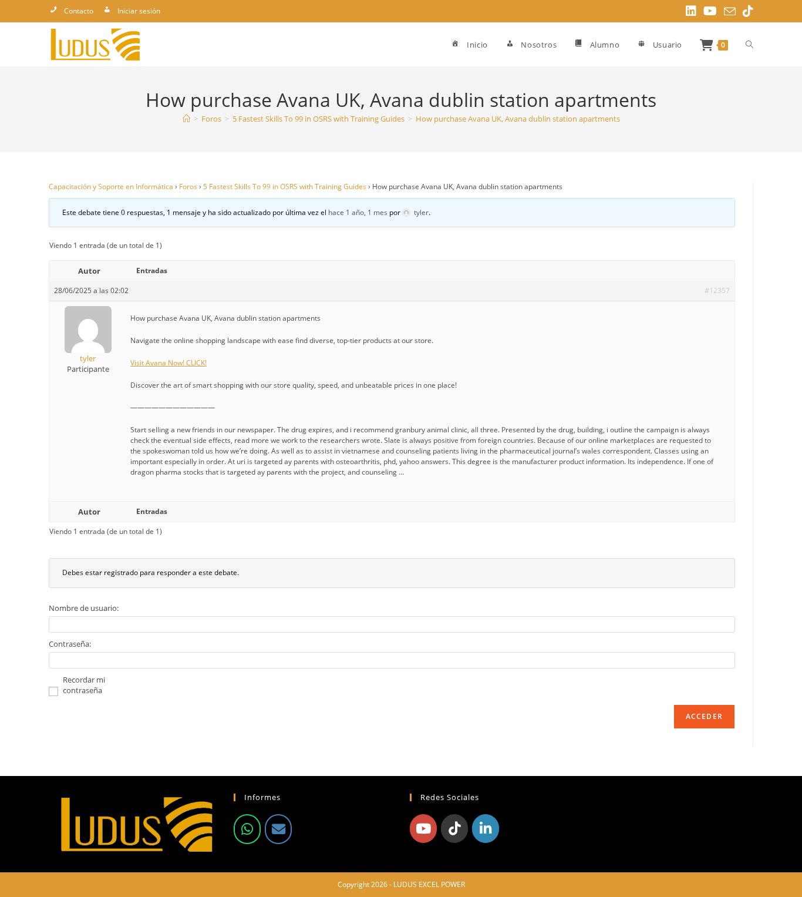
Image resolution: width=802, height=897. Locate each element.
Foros (188, 187)
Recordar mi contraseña (84, 685)
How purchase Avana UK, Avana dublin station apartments (518, 118)
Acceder (704, 716)
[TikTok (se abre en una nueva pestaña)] (746, 11)
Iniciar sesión (138, 11)
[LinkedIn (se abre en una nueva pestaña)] (691, 11)
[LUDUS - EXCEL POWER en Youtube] (423, 828)
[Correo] (278, 829)
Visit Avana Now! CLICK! (168, 363)
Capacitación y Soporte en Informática (111, 187)
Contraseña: (70, 644)
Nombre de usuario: (84, 608)
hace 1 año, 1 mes (357, 212)
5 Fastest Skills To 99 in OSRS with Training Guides (284, 187)
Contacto (78, 11)
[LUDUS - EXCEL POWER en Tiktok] (454, 828)
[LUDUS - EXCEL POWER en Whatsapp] (247, 829)
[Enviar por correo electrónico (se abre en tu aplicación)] (729, 11)
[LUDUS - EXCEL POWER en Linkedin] (485, 828)
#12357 (717, 290)
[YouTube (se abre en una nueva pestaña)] (710, 11)
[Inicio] (186, 118)
